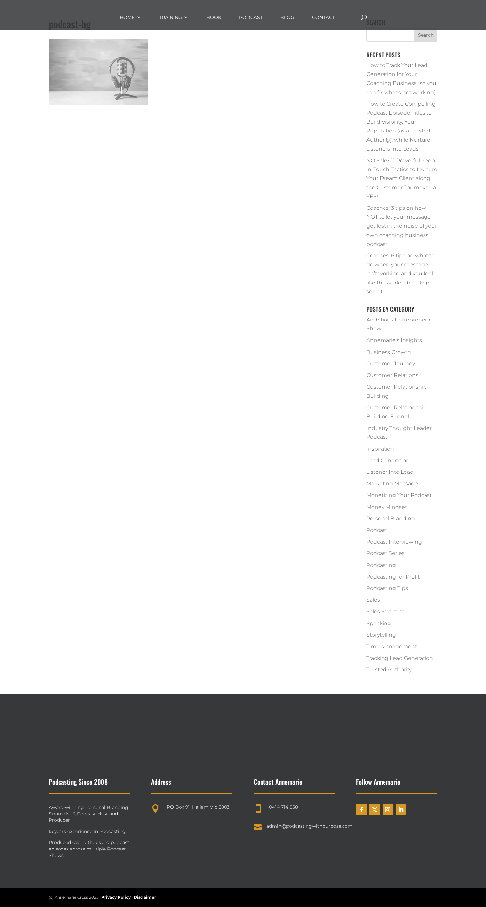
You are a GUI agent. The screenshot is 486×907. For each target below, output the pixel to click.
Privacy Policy (116, 897)
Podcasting (381, 565)
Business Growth (388, 352)
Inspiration (380, 449)
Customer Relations (392, 375)
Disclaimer (145, 897)
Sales (373, 600)
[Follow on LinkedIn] (401, 809)
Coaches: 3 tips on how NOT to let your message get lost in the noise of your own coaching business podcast (401, 226)
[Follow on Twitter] (374, 809)
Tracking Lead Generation (399, 658)
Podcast (251, 17)
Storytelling (381, 635)
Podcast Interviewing (394, 542)
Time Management (391, 646)
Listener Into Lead (390, 472)
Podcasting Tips (387, 588)
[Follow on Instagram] (388, 809)
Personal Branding (390, 518)
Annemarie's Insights (394, 340)
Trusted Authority (389, 669)
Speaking (378, 623)
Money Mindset (386, 507)
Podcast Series (385, 553)
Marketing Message (392, 483)
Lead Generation (388, 460)
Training (170, 17)
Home (127, 17)
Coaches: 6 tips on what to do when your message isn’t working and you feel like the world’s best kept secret (400, 273)
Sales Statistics (385, 611)
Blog (287, 17)
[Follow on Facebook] (361, 809)
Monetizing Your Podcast (399, 495)
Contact (323, 17)
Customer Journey (390, 363)
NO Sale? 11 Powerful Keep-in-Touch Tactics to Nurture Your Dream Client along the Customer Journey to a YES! (401, 178)
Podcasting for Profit (393, 577)
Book (213, 17)
